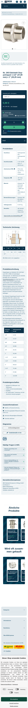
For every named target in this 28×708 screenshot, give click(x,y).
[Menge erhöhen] (23, 122)
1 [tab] (12, 48)
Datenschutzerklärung (7, 681)
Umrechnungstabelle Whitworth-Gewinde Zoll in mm (13, 417)
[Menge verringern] (5, 122)
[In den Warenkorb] (2, 19)
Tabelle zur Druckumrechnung (13, 413)
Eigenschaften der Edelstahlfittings (13, 215)
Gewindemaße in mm (15, 438)
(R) (19, 154)
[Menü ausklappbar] (2, 1)
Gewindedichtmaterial (9, 279)
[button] (17, 2)
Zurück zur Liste (8, 12)
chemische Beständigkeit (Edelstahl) (14, 421)
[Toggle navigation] (25, 141)
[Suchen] (23, 6)
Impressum (17, 681)
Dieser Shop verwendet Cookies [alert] (14, 652)
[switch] (10, 686)
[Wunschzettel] (21, 2)
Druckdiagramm (14, 433)
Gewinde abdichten (10, 424)
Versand (15, 106)
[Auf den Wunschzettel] (23, 23)
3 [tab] (15, 48)
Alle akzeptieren (14, 699)
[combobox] (14, 96)
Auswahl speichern (14, 703)
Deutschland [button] (6, 115)
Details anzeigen (14, 706)
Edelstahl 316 (22, 183)
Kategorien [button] (7, 621)
